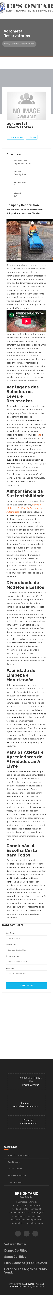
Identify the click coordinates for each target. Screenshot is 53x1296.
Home (6, 44)
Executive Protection (17, 1175)
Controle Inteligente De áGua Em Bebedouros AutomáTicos (24, 508)
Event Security (14, 1162)
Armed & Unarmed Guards (19, 1155)
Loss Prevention (15, 1182)
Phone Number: (13, 956)
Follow (32, 137)
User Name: (11, 933)
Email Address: (12, 945)
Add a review (16, 137)
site (39, 435)
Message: (10, 968)
